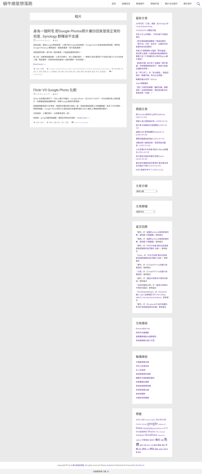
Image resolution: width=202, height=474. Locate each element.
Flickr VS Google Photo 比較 (55, 90)
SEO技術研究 (141, 431)
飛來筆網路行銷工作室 (145, 340)
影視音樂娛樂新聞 (143, 386)
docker (147, 420)
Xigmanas (105, 69)
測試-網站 (40, 122)
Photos (89, 69)
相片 (74, 72)
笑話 (148, 449)
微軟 (163, 445)
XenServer (161, 435)
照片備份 (61, 72)
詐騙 (164, 449)
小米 (151, 445)
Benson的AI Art (143, 328)
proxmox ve (158, 428)
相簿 (78, 72)
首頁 (114, 3)
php (151, 428)
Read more (39, 64)
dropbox (152, 420)
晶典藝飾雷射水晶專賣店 (146, 336)
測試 (144, 449)
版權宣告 (126, 3)
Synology (97, 69)
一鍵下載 (113, 69)
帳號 (155, 445)
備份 (119, 69)
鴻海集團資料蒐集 (143, 374)
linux (139, 428)
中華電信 (145, 440)
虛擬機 (161, 449)
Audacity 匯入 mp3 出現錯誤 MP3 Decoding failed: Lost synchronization (151, 295)
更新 (139, 449)
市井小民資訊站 (142, 366)
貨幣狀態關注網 (142, 390)
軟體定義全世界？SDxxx (146, 79)
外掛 (144, 445)
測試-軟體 (40, 69)
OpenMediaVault (79, 69)
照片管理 (68, 72)
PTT (166, 428)
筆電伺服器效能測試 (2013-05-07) (150, 139)
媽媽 (44, 72)
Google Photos (62, 69)
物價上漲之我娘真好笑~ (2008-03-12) (151, 121)
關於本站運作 (171, 3)
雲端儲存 (103, 72)
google (52, 69)
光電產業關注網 (142, 362)
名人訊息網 (140, 370)
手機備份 (54, 72)
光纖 (162, 440)
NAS (70, 69)
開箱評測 (155, 3)
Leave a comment (81, 122)
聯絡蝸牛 (140, 3)
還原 (93, 72)
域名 (141, 445)
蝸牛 (56, 40)
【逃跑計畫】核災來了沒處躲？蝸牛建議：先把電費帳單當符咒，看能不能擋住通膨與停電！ (152, 66)
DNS (143, 420)
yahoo (138, 440)
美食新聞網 (140, 394)
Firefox (139, 424)
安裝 (148, 445)
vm (157, 432)
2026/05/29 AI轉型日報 (146, 30)
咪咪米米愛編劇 (142, 332)
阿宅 (97, 72)
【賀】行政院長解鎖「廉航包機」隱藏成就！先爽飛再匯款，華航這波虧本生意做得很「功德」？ (152, 90)
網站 (152, 448)
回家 (40, 72)
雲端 (139, 452)
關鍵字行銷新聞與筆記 (145, 378)
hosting (160, 424)
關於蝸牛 (188, 3)
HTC (164, 424)
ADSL (138, 420)
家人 (48, 72)
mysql (146, 428)
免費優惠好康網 (142, 382)
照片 (59, 122)
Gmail (144, 424)
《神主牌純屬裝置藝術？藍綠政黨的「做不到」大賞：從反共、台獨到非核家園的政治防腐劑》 (152, 44)
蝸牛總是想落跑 (17, 3)
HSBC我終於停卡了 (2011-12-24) (149, 170)
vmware (162, 432)
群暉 (82, 72)
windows (140, 435)
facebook (161, 419)
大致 (139, 271)
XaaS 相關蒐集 (142, 83)
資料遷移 (88, 72)
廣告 (159, 445)
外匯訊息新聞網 (142, 398)
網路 (156, 449)
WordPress (151, 435)
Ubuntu (151, 431)
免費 (55, 122)
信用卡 (152, 440)
